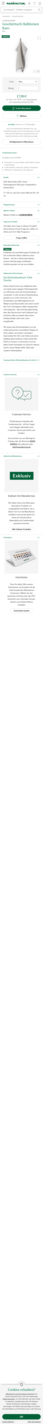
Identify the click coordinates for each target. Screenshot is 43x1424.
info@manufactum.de (21, 447)
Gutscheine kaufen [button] (21, 611)
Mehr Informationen (34, 1422)
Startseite (6, 16)
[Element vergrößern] (38, 71)
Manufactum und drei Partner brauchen (20, 1394)
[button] (39, 38)
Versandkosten (31, 99)
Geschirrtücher (17, 16)
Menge (11, 88)
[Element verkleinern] (34, 71)
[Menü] (3, 3)
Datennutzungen (9, 1399)
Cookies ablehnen (8, 1422)
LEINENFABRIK (25, 215)
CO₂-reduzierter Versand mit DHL (21, 102)
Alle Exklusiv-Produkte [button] (21, 529)
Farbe (11, 82)
